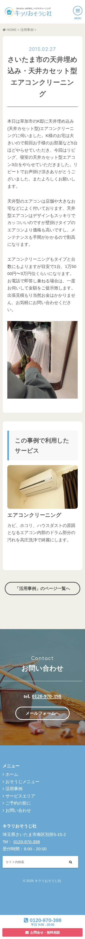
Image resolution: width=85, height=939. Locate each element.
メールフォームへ (43, 713)
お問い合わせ (18, 810)
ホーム (11, 774)
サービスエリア (20, 796)
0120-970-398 (46, 696)
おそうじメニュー (22, 781)
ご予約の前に (18, 803)
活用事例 (13, 788)
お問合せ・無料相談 (45, 932)
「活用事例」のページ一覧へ (42, 588)
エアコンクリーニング (34, 515)
